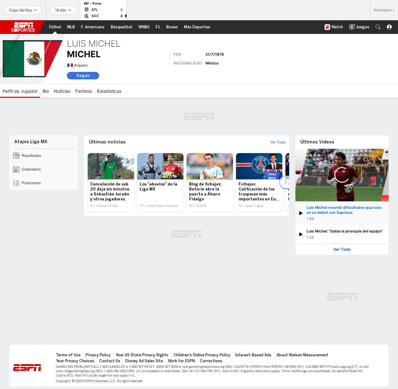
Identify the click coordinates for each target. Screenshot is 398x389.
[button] (378, 27)
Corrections (211, 361)
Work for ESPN (181, 361)
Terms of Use (68, 355)
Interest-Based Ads (253, 355)
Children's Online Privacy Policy (202, 355)
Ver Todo (342, 249)
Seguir (83, 75)
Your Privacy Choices (75, 361)
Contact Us (109, 361)
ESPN (23, 27)
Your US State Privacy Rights (142, 355)
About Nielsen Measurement (302, 355)
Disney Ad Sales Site (144, 361)
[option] (111, 182)
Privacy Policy (98, 355)
